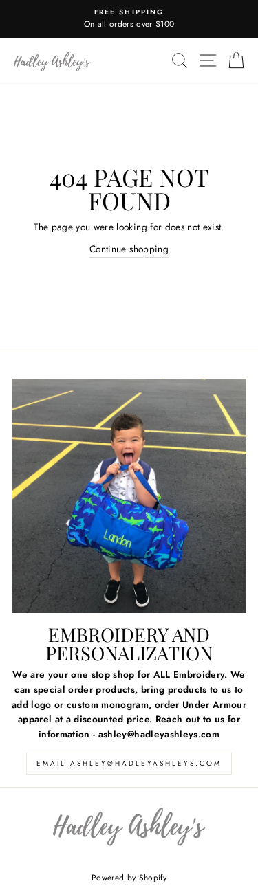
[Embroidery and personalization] (129, 496)
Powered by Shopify (129, 877)
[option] (129, 19)
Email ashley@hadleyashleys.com (129, 763)
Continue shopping (129, 249)
